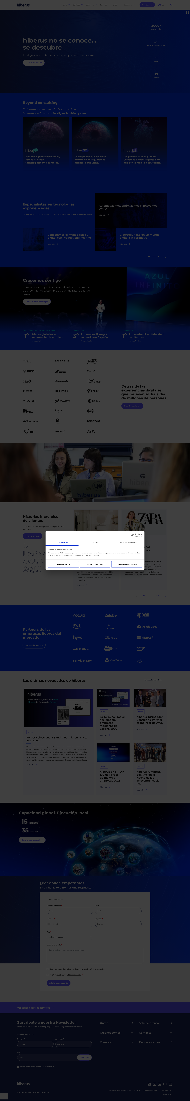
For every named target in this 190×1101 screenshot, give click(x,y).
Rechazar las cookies (95, 564)
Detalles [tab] (95, 542)
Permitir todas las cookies (127, 564)
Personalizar (62, 564)
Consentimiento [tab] (62, 542)
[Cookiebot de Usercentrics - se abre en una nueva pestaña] (132, 535)
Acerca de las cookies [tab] (128, 542)
